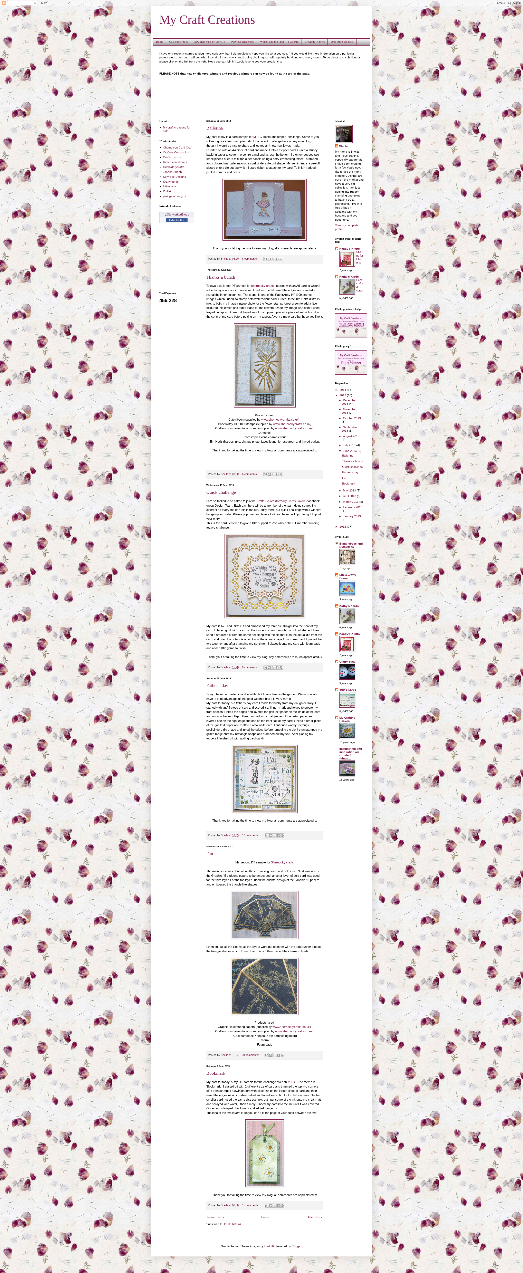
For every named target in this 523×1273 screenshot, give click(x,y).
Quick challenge (221, 492)
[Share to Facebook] (277, 259)
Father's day (217, 685)
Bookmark (215, 1073)
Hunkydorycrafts (173, 167)
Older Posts (314, 1217)
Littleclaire (169, 186)
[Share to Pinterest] (281, 259)
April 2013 (350, 496)
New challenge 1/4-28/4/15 (209, 41)
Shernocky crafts (282, 862)
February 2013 (352, 507)
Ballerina (214, 128)
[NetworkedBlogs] (177, 214)
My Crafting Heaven (347, 719)
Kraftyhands (171, 181)
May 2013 (350, 490)
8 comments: (250, 258)
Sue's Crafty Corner (347, 576)
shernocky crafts (262, 285)
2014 (343, 389)
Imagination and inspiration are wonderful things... (350, 753)
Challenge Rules (178, 41)
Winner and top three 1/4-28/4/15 (279, 41)
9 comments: (250, 667)
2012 (343, 526)
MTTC (257, 136)
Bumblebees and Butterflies (351, 545)
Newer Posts (215, 1217)
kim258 (269, 1246)
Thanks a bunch (220, 277)
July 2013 (349, 445)
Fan (209, 853)
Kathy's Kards (349, 276)
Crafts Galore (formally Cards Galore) (281, 501)
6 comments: (250, 474)
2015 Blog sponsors (342, 41)
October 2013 (352, 418)
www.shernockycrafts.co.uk (279, 419)
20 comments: (251, 1055)
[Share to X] (273, 259)
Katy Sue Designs (174, 176)
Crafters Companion (176, 152)
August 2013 (351, 436)
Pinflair (167, 191)
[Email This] (265, 259)
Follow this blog (176, 220)
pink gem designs (174, 196)
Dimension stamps (175, 162)
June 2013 (350, 450)
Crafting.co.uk (172, 157)
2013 (343, 395)
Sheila (343, 146)
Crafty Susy (347, 661)
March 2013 (351, 501)
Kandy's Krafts (349, 248)
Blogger (296, 1246)
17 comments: (251, 835)
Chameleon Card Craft (177, 147)
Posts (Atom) (232, 1224)
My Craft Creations (207, 19)
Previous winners (315, 41)
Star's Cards (347, 689)
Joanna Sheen (172, 171)
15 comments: (251, 1205)
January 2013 (352, 516)
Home (159, 41)
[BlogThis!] (269, 259)
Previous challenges (242, 41)
